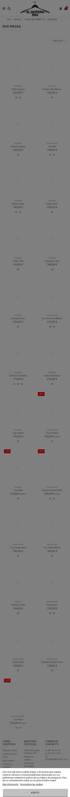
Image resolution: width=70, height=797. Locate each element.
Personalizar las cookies (31, 784)
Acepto (35, 793)
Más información (11, 784)
